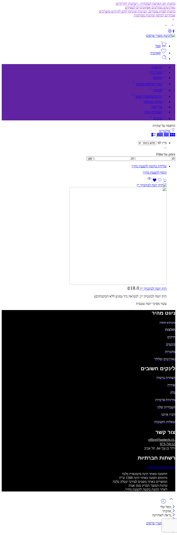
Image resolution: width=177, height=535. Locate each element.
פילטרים (165, 131)
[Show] (173, 20)
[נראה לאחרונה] (163, 503)
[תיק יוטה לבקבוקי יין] (84, 234)
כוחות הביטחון (153, 101)
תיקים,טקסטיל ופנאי (148, 96)
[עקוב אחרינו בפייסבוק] (173, 32)
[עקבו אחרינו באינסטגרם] (170, 32)
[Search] (164, 58)
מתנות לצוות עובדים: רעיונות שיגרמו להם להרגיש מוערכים (137, 11)
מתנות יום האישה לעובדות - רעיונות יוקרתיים (145, 3)
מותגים (157, 118)
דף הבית (156, 67)
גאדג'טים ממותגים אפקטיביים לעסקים (150, 7)
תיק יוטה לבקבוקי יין (153, 288)
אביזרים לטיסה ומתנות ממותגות (154, 15)
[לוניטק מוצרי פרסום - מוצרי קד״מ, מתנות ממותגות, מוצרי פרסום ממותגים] (160, 35)
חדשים (157, 77)
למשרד (157, 90)
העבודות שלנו (153, 112)
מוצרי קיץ (156, 72)
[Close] (173, 507)
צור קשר (156, 107)
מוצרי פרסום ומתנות (149, 84)
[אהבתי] (157, 181)
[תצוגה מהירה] (149, 181)
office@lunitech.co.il (162, 439)
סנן (90, 158)
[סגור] (173, 515)
